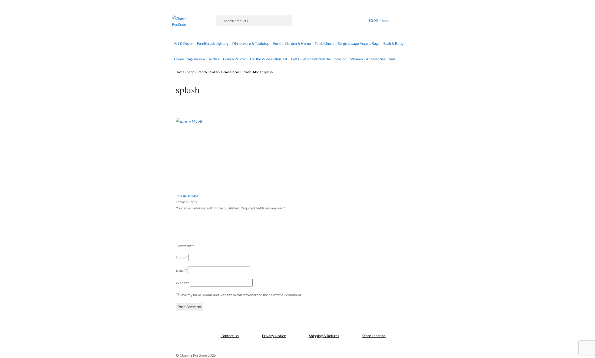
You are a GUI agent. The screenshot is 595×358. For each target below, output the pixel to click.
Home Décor (230, 72)
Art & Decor (183, 43)
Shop (190, 72)
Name (182, 257)
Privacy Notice (274, 335)
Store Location (374, 335)
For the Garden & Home (292, 43)
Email (181, 270)
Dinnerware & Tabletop (250, 43)
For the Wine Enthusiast (268, 59)
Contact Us (230, 335)
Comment (185, 246)
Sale (392, 59)
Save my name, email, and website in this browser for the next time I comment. (240, 295)
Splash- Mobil (251, 72)
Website (182, 282)
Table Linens (324, 43)
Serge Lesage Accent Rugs (359, 43)
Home (180, 72)
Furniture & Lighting (212, 43)
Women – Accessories (367, 59)
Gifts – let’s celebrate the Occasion (319, 59)
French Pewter (234, 59)
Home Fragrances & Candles (196, 59)
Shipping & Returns (324, 335)
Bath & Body (393, 43)
